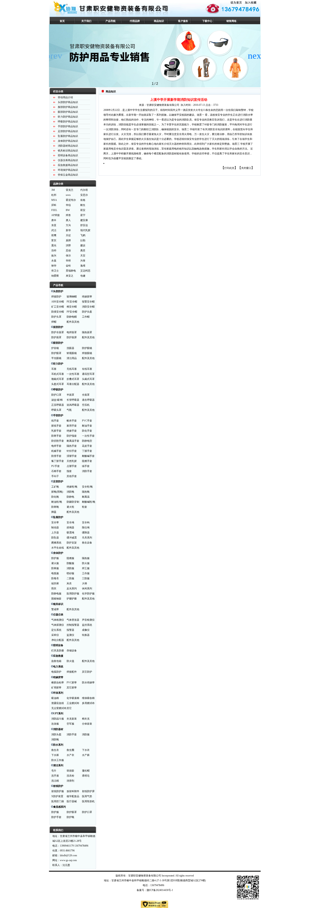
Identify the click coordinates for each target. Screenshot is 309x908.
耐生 (82, 205)
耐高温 (86, 496)
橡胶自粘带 (57, 682)
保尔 (68, 255)
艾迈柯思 (85, 270)
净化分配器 (57, 640)
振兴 (53, 255)
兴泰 (82, 260)
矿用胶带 (56, 687)
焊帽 (53, 321)
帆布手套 (72, 420)
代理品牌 (135, 21)
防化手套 (87, 430)
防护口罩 (56, 394)
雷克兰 (69, 189)
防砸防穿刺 (73, 501)
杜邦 (53, 195)
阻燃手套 (87, 461)
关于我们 (86, 21)
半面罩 (70, 394)
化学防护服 (88, 593)
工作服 (86, 573)
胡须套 (70, 770)
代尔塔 (84, 189)
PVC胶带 (72, 682)
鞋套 (84, 506)
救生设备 (87, 542)
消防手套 (87, 471)
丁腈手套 (87, 450)
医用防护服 (73, 593)
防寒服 (55, 568)
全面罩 (86, 394)
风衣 (69, 583)
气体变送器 (73, 619)
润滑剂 (70, 780)
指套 (69, 471)
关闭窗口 (246, 168)
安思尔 (84, 195)
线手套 (55, 420)
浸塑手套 (72, 456)
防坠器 (55, 537)
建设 (82, 245)
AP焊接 (55, 215)
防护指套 (72, 435)
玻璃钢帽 (72, 296)
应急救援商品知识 (68, 165)
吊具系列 (87, 537)
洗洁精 (55, 780)
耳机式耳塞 (57, 373)
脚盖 (53, 511)
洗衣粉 (70, 775)
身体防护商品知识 (68, 140)
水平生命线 (57, 547)
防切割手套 (57, 440)
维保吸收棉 (88, 698)
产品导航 (111, 21)
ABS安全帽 (57, 301)
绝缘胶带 (87, 296)
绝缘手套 (72, 430)
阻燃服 (70, 558)
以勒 (82, 240)
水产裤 (86, 755)
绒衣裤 (55, 583)
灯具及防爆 (57, 650)
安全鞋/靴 (87, 486)
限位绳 (86, 527)
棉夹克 (86, 718)
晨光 (53, 245)
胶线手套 (56, 425)
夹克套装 (72, 718)
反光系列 (72, 588)
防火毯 (70, 661)
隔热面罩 (87, 332)
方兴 (68, 225)
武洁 (53, 230)
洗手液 (55, 775)
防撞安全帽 (57, 311)
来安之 (69, 275)
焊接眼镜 (87, 353)
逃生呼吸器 (88, 399)
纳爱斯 (55, 275)
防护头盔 (87, 311)
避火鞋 (70, 506)
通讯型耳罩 (88, 373)
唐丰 (53, 220)
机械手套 (56, 450)
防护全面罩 (57, 332)
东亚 (53, 225)
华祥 (68, 260)
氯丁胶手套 (57, 461)
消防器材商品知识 (68, 145)
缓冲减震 (72, 537)
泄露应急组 (57, 703)
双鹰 (53, 235)
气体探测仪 (57, 624)
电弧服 (55, 573)
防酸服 (70, 563)
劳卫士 (55, 270)
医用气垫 (87, 796)
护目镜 (55, 348)
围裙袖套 (56, 598)
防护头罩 (56, 316)
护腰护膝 (72, 598)
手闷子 (55, 476)
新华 (68, 230)
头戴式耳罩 (88, 379)
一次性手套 (88, 435)
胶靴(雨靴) (57, 491)
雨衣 (53, 588)
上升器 (55, 532)
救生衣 (55, 750)
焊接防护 (56, 296)
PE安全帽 (72, 301)
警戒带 (55, 609)
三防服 (86, 578)
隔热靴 (86, 491)
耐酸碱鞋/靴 (88, 501)
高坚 (82, 250)
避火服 (55, 563)
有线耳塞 (87, 368)
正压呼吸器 (57, 404)
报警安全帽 (88, 301)
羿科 (53, 205)
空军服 (70, 723)
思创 (68, 250)
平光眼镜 (56, 358)
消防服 (70, 568)
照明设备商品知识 (68, 155)
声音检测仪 (88, 619)
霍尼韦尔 (71, 200)
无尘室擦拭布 (58, 708)
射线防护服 (57, 791)
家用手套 (72, 425)
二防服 (70, 578)
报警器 (70, 629)
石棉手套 (56, 471)
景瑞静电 (71, 270)
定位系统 (56, 629)
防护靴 (70, 817)
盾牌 (68, 240)
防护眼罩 (56, 353)
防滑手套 (56, 456)
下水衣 (86, 750)
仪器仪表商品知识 (68, 160)
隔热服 (86, 558)
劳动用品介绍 (65, 97)
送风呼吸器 (73, 404)
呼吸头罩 (56, 409)
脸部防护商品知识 (68, 107)
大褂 (84, 583)
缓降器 (86, 532)
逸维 (82, 265)
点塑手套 (72, 466)
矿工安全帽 (57, 306)
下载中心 (207, 21)
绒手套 (86, 466)
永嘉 (53, 260)
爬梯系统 (56, 542)
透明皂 (86, 775)
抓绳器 (70, 527)
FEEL (54, 210)
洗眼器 (70, 348)
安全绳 (70, 522)
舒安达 (84, 225)
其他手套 (72, 476)
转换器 (86, 635)
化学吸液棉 (73, 698)
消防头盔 (56, 734)
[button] (256, 55)
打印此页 (229, 168)
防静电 (70, 496)
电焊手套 (56, 445)
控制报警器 (73, 624)
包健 (82, 275)
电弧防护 (56, 671)
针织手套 (72, 450)
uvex (68, 195)
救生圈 (70, 750)
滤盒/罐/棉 (57, 399)
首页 (62, 21)
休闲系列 (87, 588)
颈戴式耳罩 (57, 379)
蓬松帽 (86, 770)
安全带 (55, 522)
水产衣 (70, 755)
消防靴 (70, 491)
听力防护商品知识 (68, 116)
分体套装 (87, 723)
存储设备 (72, 650)
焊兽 (68, 215)
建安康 (84, 220)
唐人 (68, 220)
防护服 (55, 558)
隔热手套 (72, 445)
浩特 (53, 250)
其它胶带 (72, 687)
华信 (68, 205)
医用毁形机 (88, 801)
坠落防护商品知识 (68, 136)
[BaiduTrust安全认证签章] (154, 904)
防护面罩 (56, 337)
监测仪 (70, 635)
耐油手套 (87, 425)
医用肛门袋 (57, 801)
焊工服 (86, 568)
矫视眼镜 (72, 353)
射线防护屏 (88, 791)
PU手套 (55, 466)
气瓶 (69, 409)
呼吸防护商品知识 (68, 121)
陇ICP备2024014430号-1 (160, 890)
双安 (82, 210)
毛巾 (53, 770)
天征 (68, 235)
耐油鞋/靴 (56, 501)
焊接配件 (72, 671)
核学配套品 (73, 796)
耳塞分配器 (73, 384)
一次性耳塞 (73, 373)
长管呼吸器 (73, 399)
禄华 (53, 265)
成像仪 (86, 629)
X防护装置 (57, 796)
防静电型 (87, 440)
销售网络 (231, 21)
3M (53, 189)
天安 (82, 255)
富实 (53, 240)
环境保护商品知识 (68, 169)
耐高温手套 (73, 440)
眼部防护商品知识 (68, 111)
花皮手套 (87, 445)
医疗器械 (72, 801)
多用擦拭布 (88, 703)
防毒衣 (55, 578)
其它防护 (87, 671)
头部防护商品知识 (68, 102)
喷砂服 (70, 573)
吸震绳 (70, 532)
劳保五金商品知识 (68, 174)
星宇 (82, 215)
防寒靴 (55, 506)
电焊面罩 (72, 332)
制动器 (55, 527)
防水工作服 (57, 760)
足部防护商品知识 (68, 131)
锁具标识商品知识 (68, 150)
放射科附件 (73, 791)
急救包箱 (56, 661)
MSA (54, 200)
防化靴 (55, 496)
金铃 (68, 265)
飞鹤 (82, 235)
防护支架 (72, 542)
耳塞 (53, 368)
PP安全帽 (72, 311)
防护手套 (56, 817)
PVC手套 (87, 420)
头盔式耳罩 (57, 384)
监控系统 (87, 624)
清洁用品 (72, 358)
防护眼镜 (87, 348)
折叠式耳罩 (73, 379)
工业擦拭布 (73, 703)
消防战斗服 (57, 718)
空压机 (86, 404)
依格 (82, 200)
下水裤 (55, 755)
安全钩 (86, 522)
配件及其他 (73, 321)
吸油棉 (55, 698)
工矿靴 (55, 486)
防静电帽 (72, 316)
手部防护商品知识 (68, 126)
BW (68, 210)
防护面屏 (72, 337)
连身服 (55, 723)
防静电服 (56, 593)
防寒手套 (56, 435)
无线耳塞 (72, 368)
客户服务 (183, 21)
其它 (69, 708)
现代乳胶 (85, 230)
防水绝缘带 (88, 682)
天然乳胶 (72, 461)
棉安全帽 (72, 306)
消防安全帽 (88, 306)
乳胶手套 (56, 430)
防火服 (86, 563)
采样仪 (55, 635)
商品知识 (159, 21)
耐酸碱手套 (88, 456)
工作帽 (86, 316)
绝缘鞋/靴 (72, 486)
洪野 (68, 245)
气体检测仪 (57, 619)
